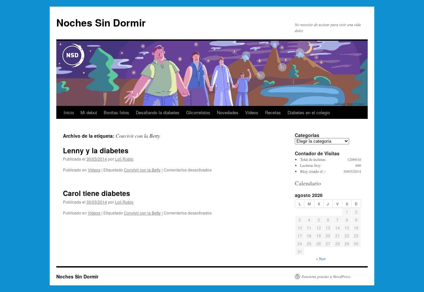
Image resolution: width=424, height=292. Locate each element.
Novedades (227, 112)
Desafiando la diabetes (158, 112)
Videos (251, 112)
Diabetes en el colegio (309, 112)
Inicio (69, 112)
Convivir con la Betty (142, 169)
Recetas (273, 112)
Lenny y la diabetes (96, 150)
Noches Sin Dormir (101, 22)
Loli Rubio (124, 159)
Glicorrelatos (198, 112)
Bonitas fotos (116, 112)
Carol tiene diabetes (96, 193)
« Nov (321, 258)
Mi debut (88, 112)
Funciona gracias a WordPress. (326, 276)
